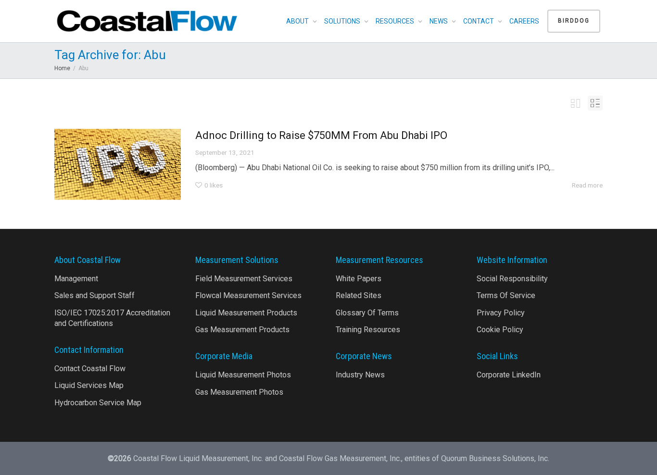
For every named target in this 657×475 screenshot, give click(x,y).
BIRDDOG (574, 20)
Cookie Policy (500, 329)
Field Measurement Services (243, 278)
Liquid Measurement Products (246, 312)
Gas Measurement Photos (239, 392)
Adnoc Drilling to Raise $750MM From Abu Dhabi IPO (321, 135)
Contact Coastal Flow (90, 368)
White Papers (358, 278)
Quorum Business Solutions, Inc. (495, 458)
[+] (117, 164)
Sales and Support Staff (94, 295)
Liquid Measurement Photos (243, 374)
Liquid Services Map (89, 385)
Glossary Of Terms (367, 312)
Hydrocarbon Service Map (97, 402)
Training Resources (368, 329)
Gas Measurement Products (242, 329)
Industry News (360, 374)
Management (76, 278)
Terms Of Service (506, 295)
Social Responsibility (512, 278)
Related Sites (358, 295)
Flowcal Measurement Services (248, 295)
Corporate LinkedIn (509, 374)
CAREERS (524, 21)
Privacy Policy (501, 312)
